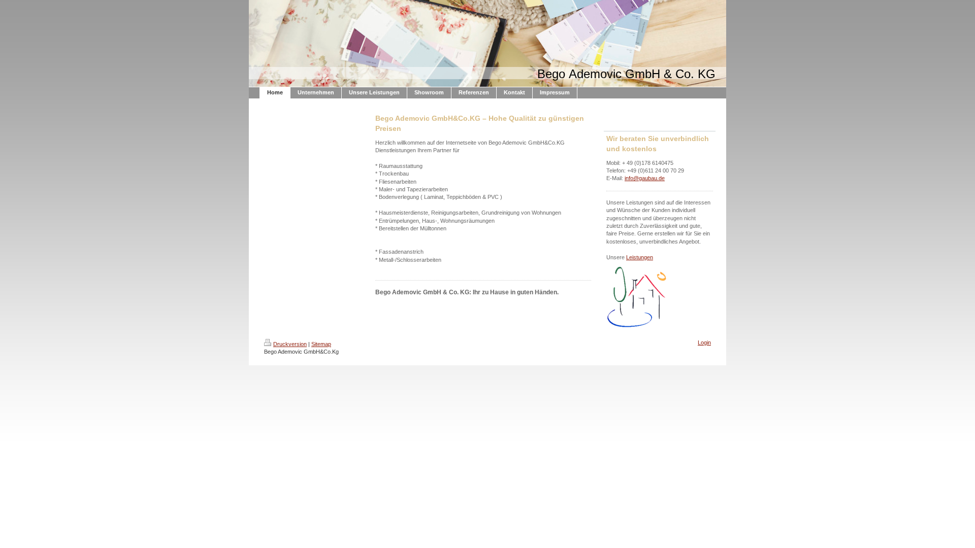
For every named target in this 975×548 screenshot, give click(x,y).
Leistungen (639, 257)
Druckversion (290, 344)
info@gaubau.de (645, 178)
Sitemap (321, 344)
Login (704, 342)
